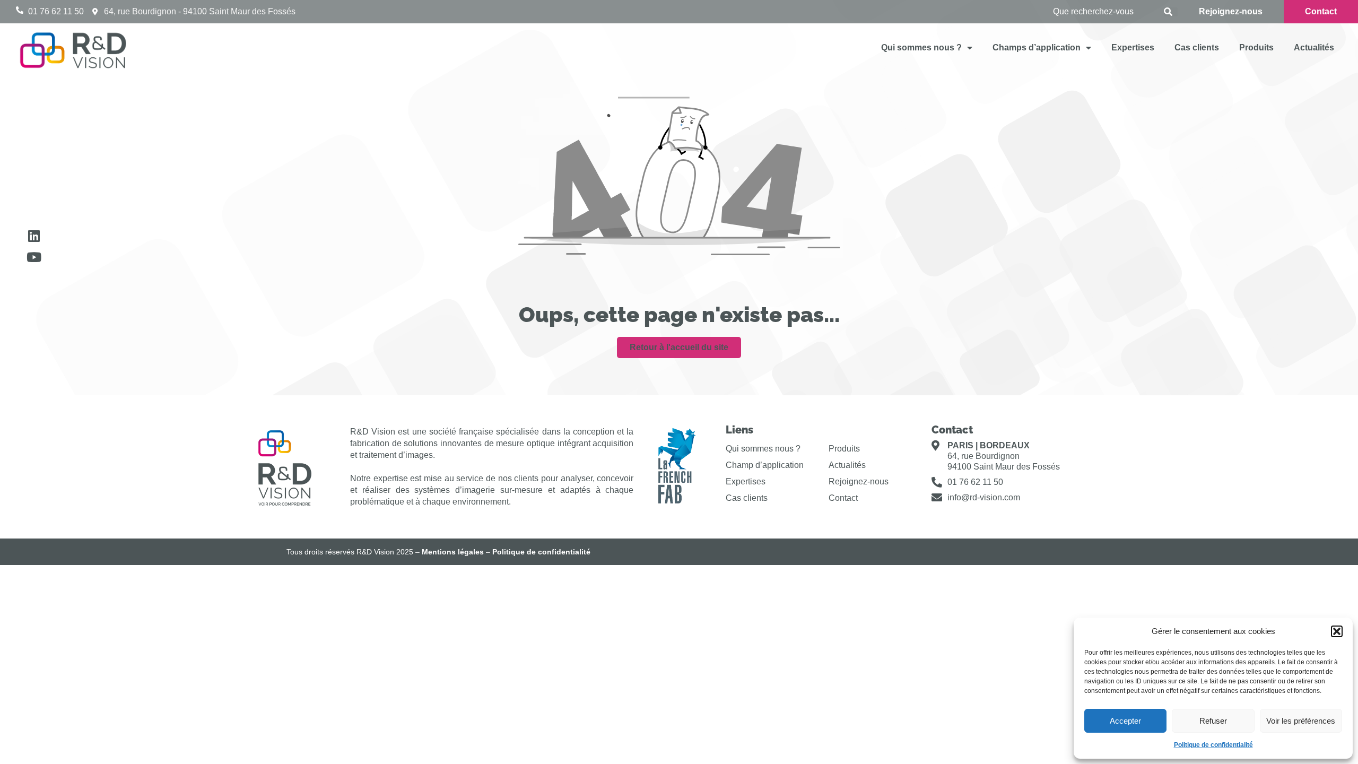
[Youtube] (33, 257)
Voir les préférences (1300, 720)
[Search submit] (1171, 11)
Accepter (1125, 720)
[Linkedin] (33, 235)
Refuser (1213, 720)
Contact (843, 497)
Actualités (1314, 47)
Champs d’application (1037, 47)
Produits (1256, 47)
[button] (1336, 631)
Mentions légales (453, 552)
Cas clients (1196, 47)
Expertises (1132, 47)
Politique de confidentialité (1213, 745)
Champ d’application (765, 465)
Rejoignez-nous (859, 481)
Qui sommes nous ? (921, 47)
